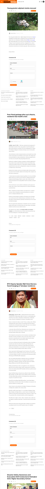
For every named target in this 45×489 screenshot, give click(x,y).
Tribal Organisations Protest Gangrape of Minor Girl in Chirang (7, 461)
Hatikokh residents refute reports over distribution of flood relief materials (37, 105)
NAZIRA (10, 145)
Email (12, 69)
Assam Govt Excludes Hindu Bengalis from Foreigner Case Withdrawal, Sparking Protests (21, 102)
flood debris (15, 217)
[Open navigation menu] (2, 1)
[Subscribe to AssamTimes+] (43, 1)
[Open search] (41, 1)
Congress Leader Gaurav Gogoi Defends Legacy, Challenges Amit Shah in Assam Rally (22, 96)
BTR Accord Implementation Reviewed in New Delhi (7, 464)
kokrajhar (13, 408)
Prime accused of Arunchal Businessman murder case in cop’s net (7, 93)
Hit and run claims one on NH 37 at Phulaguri (7, 99)
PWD (28, 39)
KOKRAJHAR (11, 314)
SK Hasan (12, 141)
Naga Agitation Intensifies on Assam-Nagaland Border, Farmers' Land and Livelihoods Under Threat (21, 93)
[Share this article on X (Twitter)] (13, 11)
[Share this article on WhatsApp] (9, 11)
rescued (33, 39)
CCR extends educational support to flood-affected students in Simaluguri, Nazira (7, 268)
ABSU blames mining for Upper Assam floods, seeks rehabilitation (7, 453)
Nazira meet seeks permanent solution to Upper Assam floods (7, 270)
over (29, 41)
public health (10, 217)
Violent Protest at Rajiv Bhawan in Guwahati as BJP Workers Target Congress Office (22, 99)
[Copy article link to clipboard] (15, 11)
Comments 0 (33, 10)
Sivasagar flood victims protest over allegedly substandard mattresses (36, 102)
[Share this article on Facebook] (11, 11)
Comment (11, 73)
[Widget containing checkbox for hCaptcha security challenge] (16, 81)
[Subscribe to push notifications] (39, 1)
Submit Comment (13, 254)
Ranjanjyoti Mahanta (13, 33)
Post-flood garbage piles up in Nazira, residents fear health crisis (37, 93)
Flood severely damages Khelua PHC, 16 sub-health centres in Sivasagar (7, 273)
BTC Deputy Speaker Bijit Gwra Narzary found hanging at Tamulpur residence (36, 95)
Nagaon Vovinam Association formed (5, 97)
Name (11, 64)
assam (18, 217)
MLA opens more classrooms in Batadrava (6, 95)
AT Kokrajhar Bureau (12, 414)
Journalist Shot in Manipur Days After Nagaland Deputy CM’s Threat (22, 105)
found (34, 36)
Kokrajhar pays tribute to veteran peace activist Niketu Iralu (7, 459)
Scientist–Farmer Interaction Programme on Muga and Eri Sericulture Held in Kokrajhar (7, 456)
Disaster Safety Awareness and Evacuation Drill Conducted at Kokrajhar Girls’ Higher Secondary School (37, 99)
